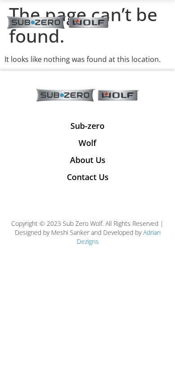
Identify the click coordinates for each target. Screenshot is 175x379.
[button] (160, 22)
